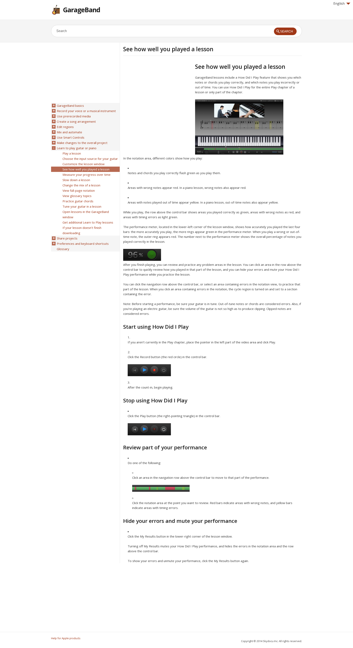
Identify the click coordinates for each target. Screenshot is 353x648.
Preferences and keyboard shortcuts (83, 244)
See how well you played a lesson (86, 169)
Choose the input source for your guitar (90, 159)
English (339, 3)
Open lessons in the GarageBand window (86, 214)
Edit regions (65, 127)
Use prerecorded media (74, 116)
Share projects (67, 238)
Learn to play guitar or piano (76, 148)
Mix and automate (69, 132)
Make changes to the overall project (82, 143)
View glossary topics (77, 196)
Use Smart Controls (70, 137)
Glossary (63, 249)
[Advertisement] (157, 91)
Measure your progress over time (87, 175)
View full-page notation (79, 190)
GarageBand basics (70, 106)
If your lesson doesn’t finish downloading (82, 230)
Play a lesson (72, 153)
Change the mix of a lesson (81, 185)
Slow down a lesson (76, 180)
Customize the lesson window (84, 164)
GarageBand (81, 9)
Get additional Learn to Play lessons (88, 222)
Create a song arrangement (76, 121)
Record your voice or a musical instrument (86, 111)
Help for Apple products (65, 638)
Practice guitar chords (78, 201)
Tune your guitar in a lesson (82, 206)
